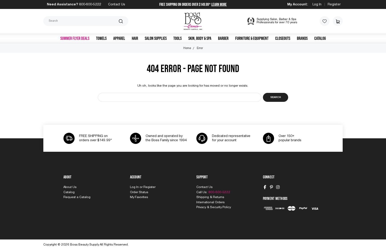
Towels (101, 38)
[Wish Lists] (324, 21)
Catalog (320, 38)
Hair (135, 38)
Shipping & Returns (210, 197)
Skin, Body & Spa (199, 38)
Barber (223, 38)
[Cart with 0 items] (338, 21)
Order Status (139, 192)
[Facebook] (265, 187)
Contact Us (116, 4)
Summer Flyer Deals (74, 38)
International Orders (210, 202)
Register (334, 4)
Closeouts (282, 38)
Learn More (219, 4)
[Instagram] (278, 187)
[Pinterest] (271, 187)
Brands (302, 38)
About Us (69, 187)
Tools (177, 38)
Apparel (119, 38)
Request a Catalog (76, 197)
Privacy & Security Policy (213, 207)
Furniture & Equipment (252, 38)
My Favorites (139, 197)
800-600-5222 (90, 4)
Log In (317, 4)
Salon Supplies (156, 38)
